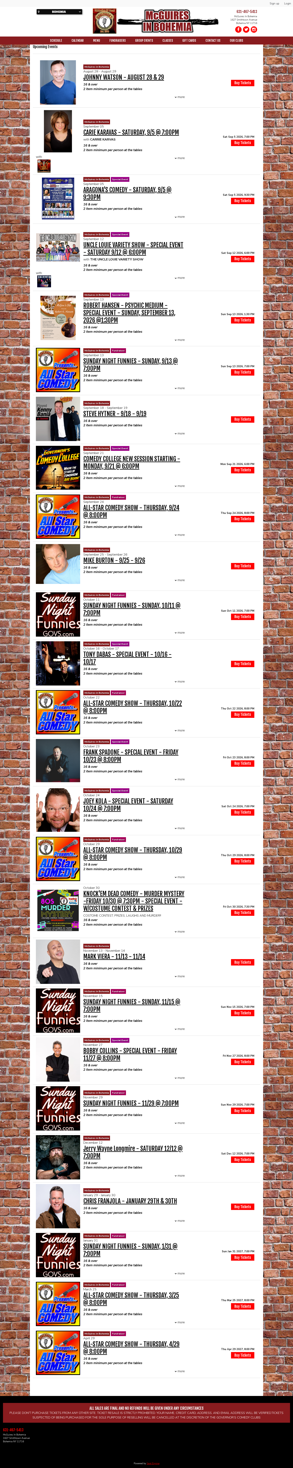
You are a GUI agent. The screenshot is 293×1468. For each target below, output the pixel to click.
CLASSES (167, 41)
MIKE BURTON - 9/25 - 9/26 (114, 560)
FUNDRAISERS (117, 41)
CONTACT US (212, 41)
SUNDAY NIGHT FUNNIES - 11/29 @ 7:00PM (131, 1103)
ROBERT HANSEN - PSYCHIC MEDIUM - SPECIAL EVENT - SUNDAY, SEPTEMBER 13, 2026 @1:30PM (129, 313)
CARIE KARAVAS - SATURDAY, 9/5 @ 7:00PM (131, 132)
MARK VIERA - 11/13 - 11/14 (114, 956)
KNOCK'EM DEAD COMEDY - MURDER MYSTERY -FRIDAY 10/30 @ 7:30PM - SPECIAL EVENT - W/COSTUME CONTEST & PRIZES (133, 901)
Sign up (274, 3)
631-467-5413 (247, 11)
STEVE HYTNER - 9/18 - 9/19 (114, 413)
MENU (96, 41)
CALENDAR (78, 41)
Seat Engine (153, 1463)
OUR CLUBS (236, 41)
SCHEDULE (56, 41)
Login (287, 3)
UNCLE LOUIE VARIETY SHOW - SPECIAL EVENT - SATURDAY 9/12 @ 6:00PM (133, 248)
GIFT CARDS (189, 41)
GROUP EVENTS (144, 41)
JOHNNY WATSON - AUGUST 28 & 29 (123, 77)
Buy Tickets (242, 142)
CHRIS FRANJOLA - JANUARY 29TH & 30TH (130, 1201)
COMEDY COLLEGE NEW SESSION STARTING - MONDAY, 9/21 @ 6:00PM (131, 462)
